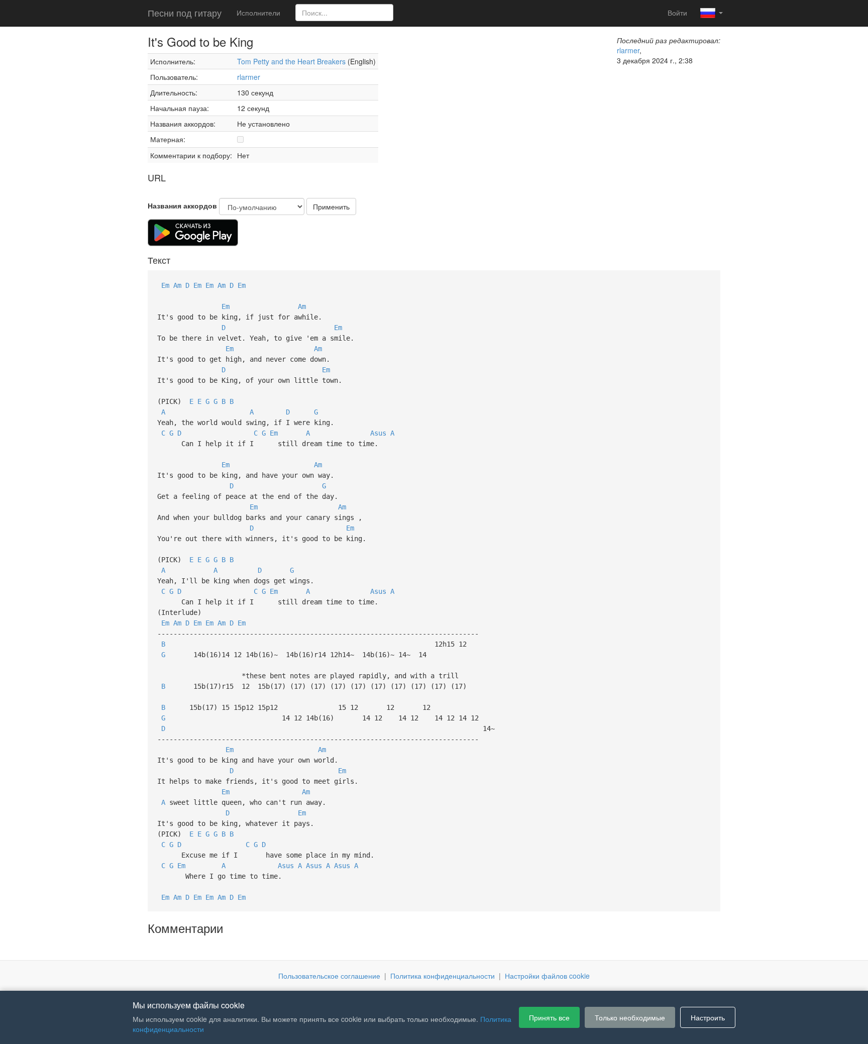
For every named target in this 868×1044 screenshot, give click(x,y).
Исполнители (258, 13)
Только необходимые (630, 1017)
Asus (378, 433)
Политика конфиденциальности (442, 976)
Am (177, 285)
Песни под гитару (185, 12)
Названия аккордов (182, 205)
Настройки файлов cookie (547, 976)
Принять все (549, 1017)
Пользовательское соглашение (329, 976)
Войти (677, 13)
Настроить (708, 1017)
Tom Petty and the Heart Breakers (291, 61)
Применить (331, 206)
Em (165, 285)
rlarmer (248, 77)
